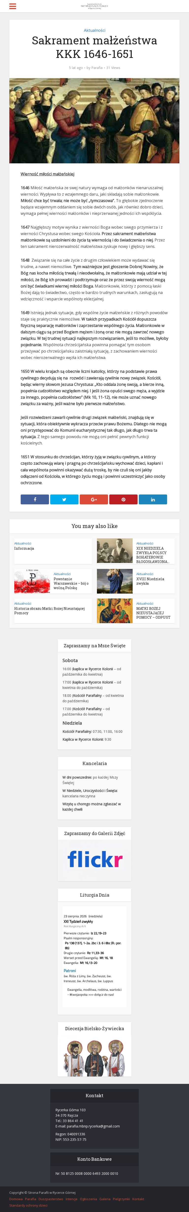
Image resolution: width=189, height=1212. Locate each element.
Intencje (72, 1199)
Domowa (16, 1199)
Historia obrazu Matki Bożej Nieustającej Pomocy (49, 610)
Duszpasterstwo (51, 1199)
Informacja (24, 548)
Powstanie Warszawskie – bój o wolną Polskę (71, 583)
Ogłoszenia (88, 1199)
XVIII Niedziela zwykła (150, 581)
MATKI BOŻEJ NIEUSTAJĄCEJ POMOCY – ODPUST (153, 613)
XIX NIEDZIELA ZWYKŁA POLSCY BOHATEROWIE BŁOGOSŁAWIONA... (153, 555)
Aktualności (94, 30)
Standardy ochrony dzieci (28, 1205)
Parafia (97, 68)
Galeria (104, 1199)
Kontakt (138, 1199)
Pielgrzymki (121, 1199)
